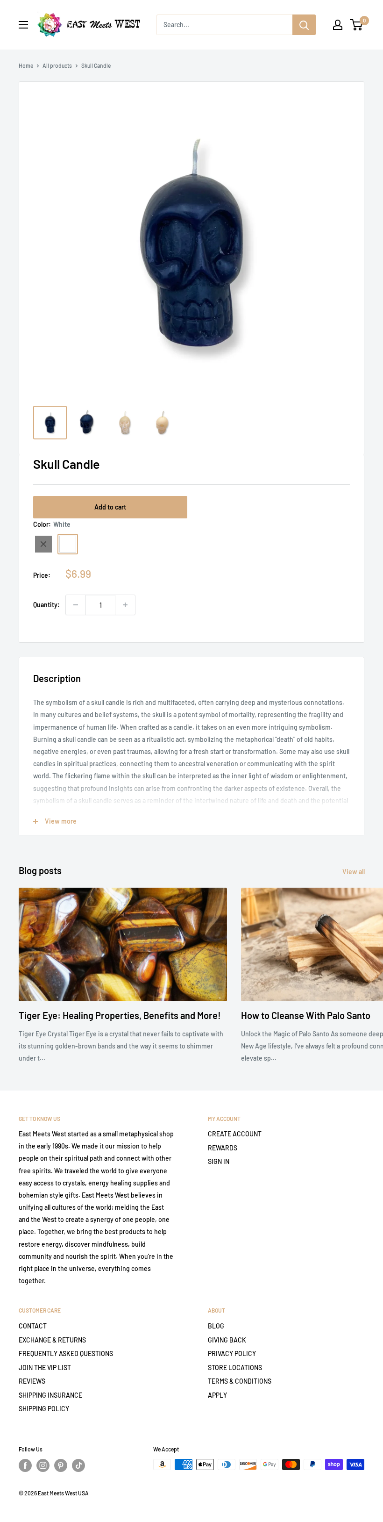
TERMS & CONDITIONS (239, 1381)
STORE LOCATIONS (235, 1367)
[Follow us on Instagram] (43, 1465)
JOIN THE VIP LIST (45, 1367)
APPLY (217, 1395)
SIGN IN (218, 1161)
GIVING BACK (227, 1340)
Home (26, 65)
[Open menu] (23, 25)
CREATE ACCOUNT (235, 1134)
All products (57, 65)
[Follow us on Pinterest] (60, 1465)
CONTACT (33, 1326)
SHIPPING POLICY (44, 1409)
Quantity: (46, 605)
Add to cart (110, 507)
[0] (356, 24)
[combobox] (224, 24)
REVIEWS (32, 1381)
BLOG (216, 1326)
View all (354, 872)
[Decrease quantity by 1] (75, 605)
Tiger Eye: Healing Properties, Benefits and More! (120, 1015)
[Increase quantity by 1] (125, 605)
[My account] (337, 25)
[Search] (304, 24)
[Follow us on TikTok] (78, 1465)
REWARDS (222, 1148)
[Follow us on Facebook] (25, 1465)
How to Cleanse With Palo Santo (305, 1015)
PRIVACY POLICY (232, 1353)
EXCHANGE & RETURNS (52, 1340)
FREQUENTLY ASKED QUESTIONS (66, 1353)
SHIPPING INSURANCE (50, 1395)
